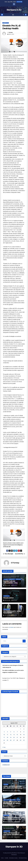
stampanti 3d (5, 22)
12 (10, 734)
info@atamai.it (6, 764)
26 (10, 740)
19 (10, 737)
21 (17, 737)
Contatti (6, 857)
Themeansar (14, 854)
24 (4, 740)
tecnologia (18, 579)
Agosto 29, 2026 (9, 790)
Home (2, 857)
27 (14, 740)
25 (7, 740)
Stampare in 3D (14, 10)
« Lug (3, 747)
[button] (23, 14)
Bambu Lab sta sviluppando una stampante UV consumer (13, 583)
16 (23, 734)
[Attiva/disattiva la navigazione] (13, 15)
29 (20, 740)
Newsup (22, 852)
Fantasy (11, 32)
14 (17, 734)
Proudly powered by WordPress (10, 852)
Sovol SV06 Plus (19, 553)
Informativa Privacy (23, 857)
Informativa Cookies (13, 857)
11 (7, 734)
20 (14, 737)
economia (6, 579)
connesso (11, 627)
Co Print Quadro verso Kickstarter (12, 612)
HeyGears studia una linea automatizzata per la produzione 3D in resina (13, 819)
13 (14, 734)
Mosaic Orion (8, 598)
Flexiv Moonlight (9, 553)
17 (4, 737)
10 (4, 734)
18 (7, 737)
